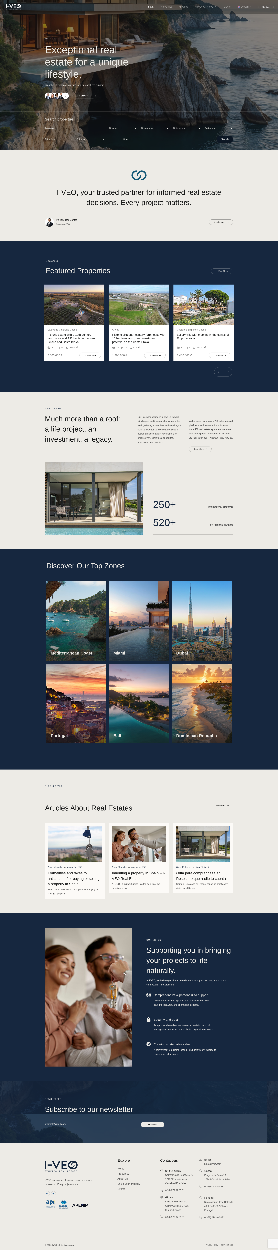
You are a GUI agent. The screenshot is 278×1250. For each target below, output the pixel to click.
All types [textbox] (113, 128)
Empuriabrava (173, 1170)
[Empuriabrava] (161, 1170)
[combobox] (123, 128)
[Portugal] (200, 1197)
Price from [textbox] (50, 139)
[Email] (200, 1159)
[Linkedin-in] (53, 1193)
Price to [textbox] (81, 139)
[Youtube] (47, 1193)
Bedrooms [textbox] (210, 128)
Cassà (208, 1171)
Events (227, 7)
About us (183, 7)
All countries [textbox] (147, 128)
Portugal (209, 1197)
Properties (166, 7)
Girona (169, 1197)
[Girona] (161, 1197)
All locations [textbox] (179, 128)
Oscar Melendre (55, 867)
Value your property (205, 7)
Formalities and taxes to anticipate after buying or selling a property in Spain (73, 878)
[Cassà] (200, 1170)
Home (150, 7)
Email (207, 1159)
